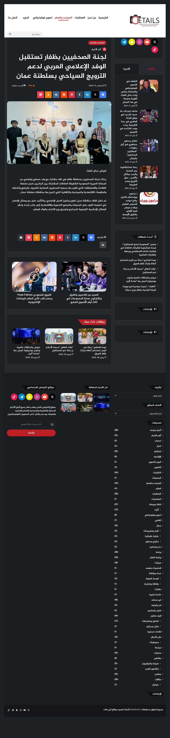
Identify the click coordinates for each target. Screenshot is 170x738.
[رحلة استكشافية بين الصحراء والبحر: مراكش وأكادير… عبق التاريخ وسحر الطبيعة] (149, 172)
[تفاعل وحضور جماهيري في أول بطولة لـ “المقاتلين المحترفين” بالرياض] (149, 145)
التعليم (157, 467)
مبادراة (158, 648)
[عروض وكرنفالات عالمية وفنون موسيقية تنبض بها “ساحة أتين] (26, 336)
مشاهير (157, 658)
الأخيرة (126, 69)
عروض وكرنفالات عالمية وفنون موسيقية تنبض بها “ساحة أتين (26, 350)
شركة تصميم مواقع (120, 709)
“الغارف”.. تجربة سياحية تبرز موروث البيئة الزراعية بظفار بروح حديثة (139, 288)
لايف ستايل (156, 616)
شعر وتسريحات (151, 531)
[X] (95, 94)
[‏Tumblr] (79, 94)
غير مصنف (156, 600)
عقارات (158, 589)
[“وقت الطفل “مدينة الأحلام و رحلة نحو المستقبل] (59, 336)
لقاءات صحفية (154, 632)
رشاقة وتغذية (151, 584)
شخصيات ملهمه (153, 568)
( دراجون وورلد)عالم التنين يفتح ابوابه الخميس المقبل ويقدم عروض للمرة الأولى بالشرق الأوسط (129, 204)
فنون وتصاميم (154, 611)
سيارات (157, 563)
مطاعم (158, 674)
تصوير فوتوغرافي (42, 18)
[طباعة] (103, 245)
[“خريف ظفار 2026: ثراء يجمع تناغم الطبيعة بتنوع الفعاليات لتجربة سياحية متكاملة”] (68, 407)
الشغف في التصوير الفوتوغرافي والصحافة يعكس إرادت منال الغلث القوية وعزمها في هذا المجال (129, 91)
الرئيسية (103, 18)
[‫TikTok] (154, 49)
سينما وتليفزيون (150, 664)
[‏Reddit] (64, 94)
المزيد (26, 18)
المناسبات (156, 499)
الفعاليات (80, 18)
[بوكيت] (40, 94)
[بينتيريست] (71, 94)
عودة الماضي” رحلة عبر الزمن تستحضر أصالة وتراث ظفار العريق (93, 350)
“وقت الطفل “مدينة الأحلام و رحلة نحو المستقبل (59, 348)
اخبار (159, 446)
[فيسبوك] (103, 94)
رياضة (158, 552)
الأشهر (151, 69)
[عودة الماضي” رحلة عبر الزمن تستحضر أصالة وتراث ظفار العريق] (92, 336)
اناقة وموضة (155, 504)
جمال (158, 526)
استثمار (157, 451)
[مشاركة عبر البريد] (21, 237)
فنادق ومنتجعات (150, 621)
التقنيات (157, 473)
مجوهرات (154, 642)
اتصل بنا (12, 18)
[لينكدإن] (87, 94)
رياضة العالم (155, 557)
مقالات (158, 679)
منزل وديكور (152, 626)
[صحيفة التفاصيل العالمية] (146, 20)
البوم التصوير (155, 462)
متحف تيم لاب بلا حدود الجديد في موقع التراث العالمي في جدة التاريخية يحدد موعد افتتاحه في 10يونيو (128, 121)
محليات (157, 653)
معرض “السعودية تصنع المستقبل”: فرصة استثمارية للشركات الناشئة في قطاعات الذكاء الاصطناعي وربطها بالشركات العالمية (138, 250)
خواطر (155, 685)
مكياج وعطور (152, 542)
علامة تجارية (155, 595)
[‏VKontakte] (56, 94)
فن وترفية (156, 605)
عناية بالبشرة (152, 536)
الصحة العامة (152, 579)
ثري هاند (107, 709)
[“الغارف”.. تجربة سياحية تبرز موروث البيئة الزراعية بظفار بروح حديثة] (85, 407)
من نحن (91, 18)
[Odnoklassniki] (48, 94)
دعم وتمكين (155, 547)
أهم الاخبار (156, 435)
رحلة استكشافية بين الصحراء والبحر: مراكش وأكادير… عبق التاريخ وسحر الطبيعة (128, 176)
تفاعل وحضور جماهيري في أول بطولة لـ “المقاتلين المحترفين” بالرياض (128, 149)
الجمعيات (156, 478)
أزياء (157, 510)
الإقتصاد (157, 457)
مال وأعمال (156, 637)
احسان (158, 441)
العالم (158, 489)
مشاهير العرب (152, 669)
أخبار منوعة (155, 430)
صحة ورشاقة (155, 573)
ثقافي (158, 520)
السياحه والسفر (63, 18)
